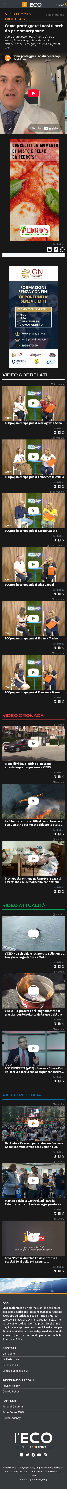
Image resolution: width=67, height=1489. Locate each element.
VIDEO (60, 4)
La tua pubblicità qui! (15, 1370)
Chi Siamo (8, 1353)
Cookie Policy (11, 1391)
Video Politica (21, 1095)
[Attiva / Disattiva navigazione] (4, 4)
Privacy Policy (11, 1385)
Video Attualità (24, 905)
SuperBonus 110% (13, 1412)
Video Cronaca (23, 715)
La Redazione (10, 1359)
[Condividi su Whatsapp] (62, 249)
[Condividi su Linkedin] (50, 249)
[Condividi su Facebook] (56, 249)
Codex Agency (11, 1418)
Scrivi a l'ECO (10, 1365)
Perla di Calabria (12, 1406)
